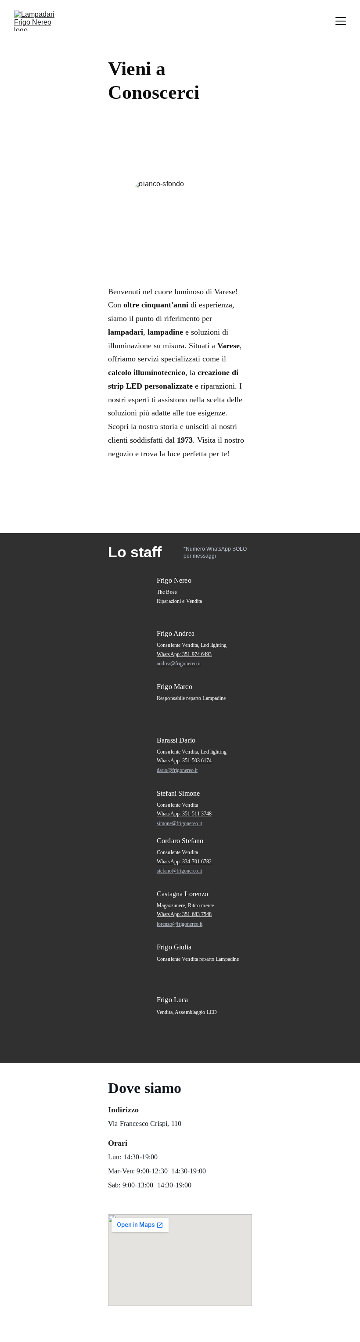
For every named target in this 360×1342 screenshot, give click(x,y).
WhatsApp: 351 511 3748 (184, 814)
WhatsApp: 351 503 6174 (184, 761)
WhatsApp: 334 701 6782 (184, 862)
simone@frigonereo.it (179, 823)
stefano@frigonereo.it (179, 871)
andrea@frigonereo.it (179, 663)
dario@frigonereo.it (177, 770)
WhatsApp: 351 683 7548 (184, 914)
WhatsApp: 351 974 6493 (184, 654)
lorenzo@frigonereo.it (179, 924)
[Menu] (340, 21)
